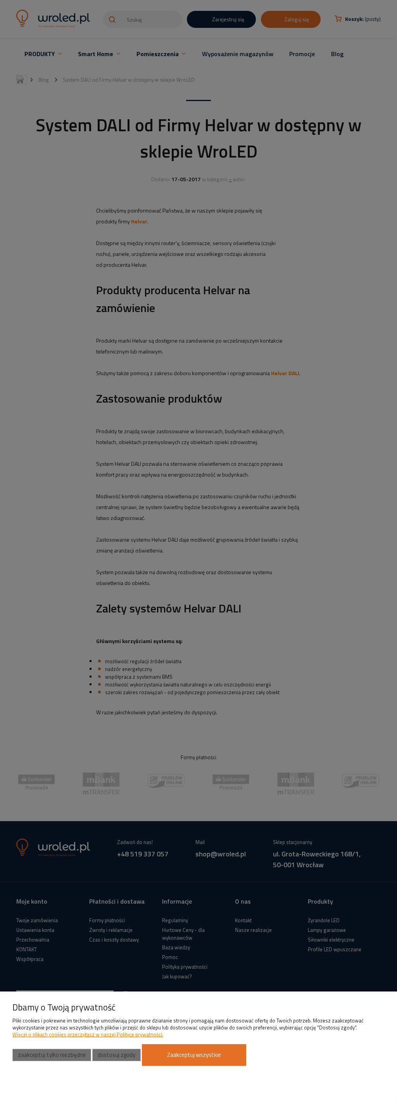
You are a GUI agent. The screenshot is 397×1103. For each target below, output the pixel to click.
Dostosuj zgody (116, 1054)
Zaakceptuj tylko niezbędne (52, 1054)
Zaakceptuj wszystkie (194, 1054)
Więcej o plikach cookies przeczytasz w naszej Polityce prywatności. (87, 1034)
